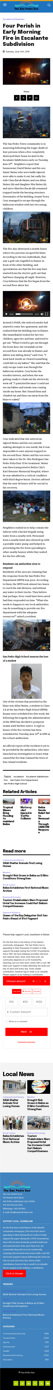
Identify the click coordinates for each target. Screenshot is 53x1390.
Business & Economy (12, 897)
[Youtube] (47, 1383)
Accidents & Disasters (13, 19)
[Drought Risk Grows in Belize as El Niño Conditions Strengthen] (38, 1087)
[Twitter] (23, 98)
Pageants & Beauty (11, 912)
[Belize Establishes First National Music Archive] (14, 1123)
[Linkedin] (28, 1383)
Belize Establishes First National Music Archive (13, 1139)
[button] (26, 304)
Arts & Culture (9, 885)
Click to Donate (14, 1273)
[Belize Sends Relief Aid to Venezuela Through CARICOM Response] (44, 802)
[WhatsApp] (36, 98)
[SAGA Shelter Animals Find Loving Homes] (14, 1087)
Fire (6, 780)
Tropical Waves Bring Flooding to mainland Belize (8, 816)
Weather (6, 872)
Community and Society (13, 860)
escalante (19, 776)
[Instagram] (22, 1383)
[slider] (24, 314)
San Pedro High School (15, 783)
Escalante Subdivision (37, 776)
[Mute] (42, 314)
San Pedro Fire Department (24, 780)
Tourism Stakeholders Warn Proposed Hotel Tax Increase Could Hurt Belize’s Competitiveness (25, 903)
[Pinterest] (30, 98)
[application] (26, 304)
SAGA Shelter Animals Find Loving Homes (11, 1103)
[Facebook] (17, 98)
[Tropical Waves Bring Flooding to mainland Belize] (9, 802)
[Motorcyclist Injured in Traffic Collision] (26, 802)
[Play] (6, 314)
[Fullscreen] (46, 314)
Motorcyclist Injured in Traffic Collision (26, 813)
